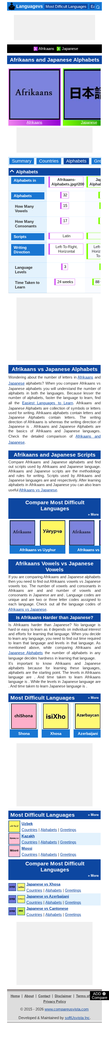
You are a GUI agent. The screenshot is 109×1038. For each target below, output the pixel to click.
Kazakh (28, 836)
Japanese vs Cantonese (47, 908)
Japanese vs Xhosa (43, 884)
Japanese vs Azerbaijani (47, 896)
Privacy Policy (54, 1001)
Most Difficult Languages (66, 6)
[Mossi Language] (14, 851)
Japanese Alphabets (25, 653)
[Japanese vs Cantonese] (16, 911)
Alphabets (76, 161)
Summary (21, 161)
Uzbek (27, 823)
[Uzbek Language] (14, 826)
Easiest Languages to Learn (47, 403)
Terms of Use (86, 996)
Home (15, 996)
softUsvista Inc (77, 1018)
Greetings (68, 830)
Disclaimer (63, 996)
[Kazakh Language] (14, 839)
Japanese (89, 122)
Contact (44, 996)
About (29, 996)
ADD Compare (99, 995)
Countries (49, 161)
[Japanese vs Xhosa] (16, 887)
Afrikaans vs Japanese (38, 490)
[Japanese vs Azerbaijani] (16, 899)
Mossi (27, 848)
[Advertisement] (54, 27)
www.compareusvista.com (67, 1009)
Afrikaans (34, 122)
